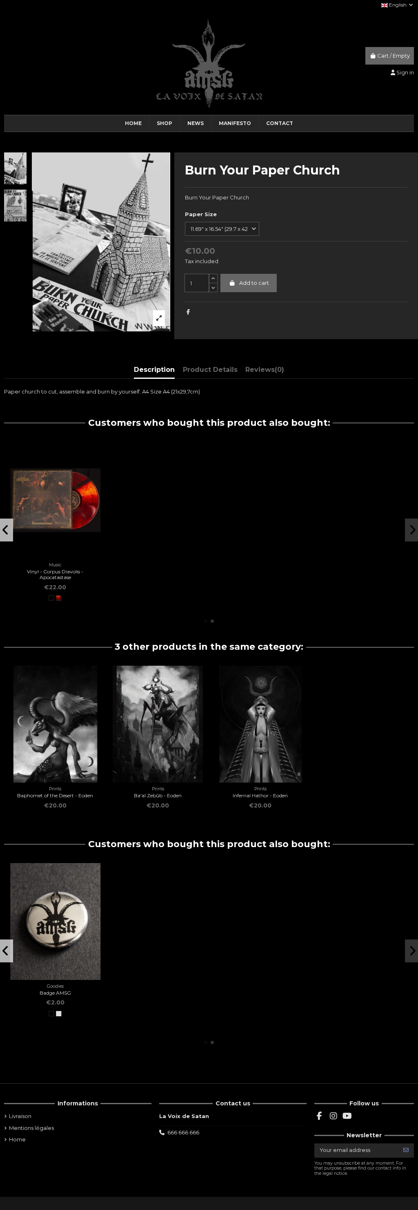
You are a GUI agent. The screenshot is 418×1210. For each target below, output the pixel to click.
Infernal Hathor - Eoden (260, 795)
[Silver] (58, 1013)
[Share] (188, 312)
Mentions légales (31, 1128)
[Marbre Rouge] (58, 598)
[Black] (51, 598)
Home (17, 1139)
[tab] (264, 371)
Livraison (20, 1116)
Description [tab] (154, 370)
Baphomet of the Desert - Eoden (55, 795)
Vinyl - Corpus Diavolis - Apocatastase (55, 574)
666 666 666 (183, 1132)
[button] (205, 621)
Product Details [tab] (210, 370)
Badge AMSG (55, 993)
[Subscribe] (406, 1150)
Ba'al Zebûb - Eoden (158, 795)
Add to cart (254, 283)
